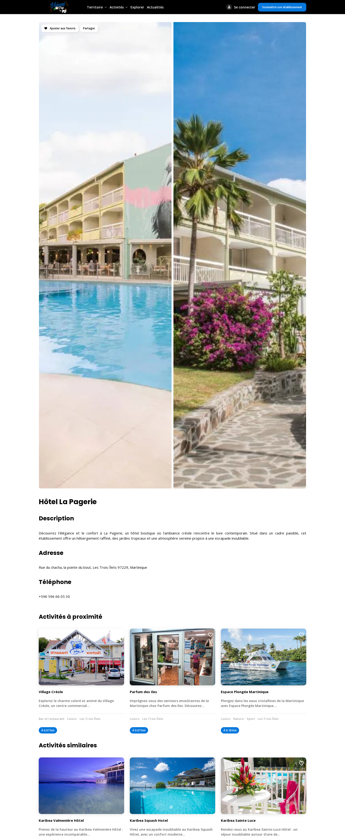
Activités (117, 7)
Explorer (137, 7)
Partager (89, 28)
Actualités (155, 7)
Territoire (95, 7)
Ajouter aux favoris (62, 28)
